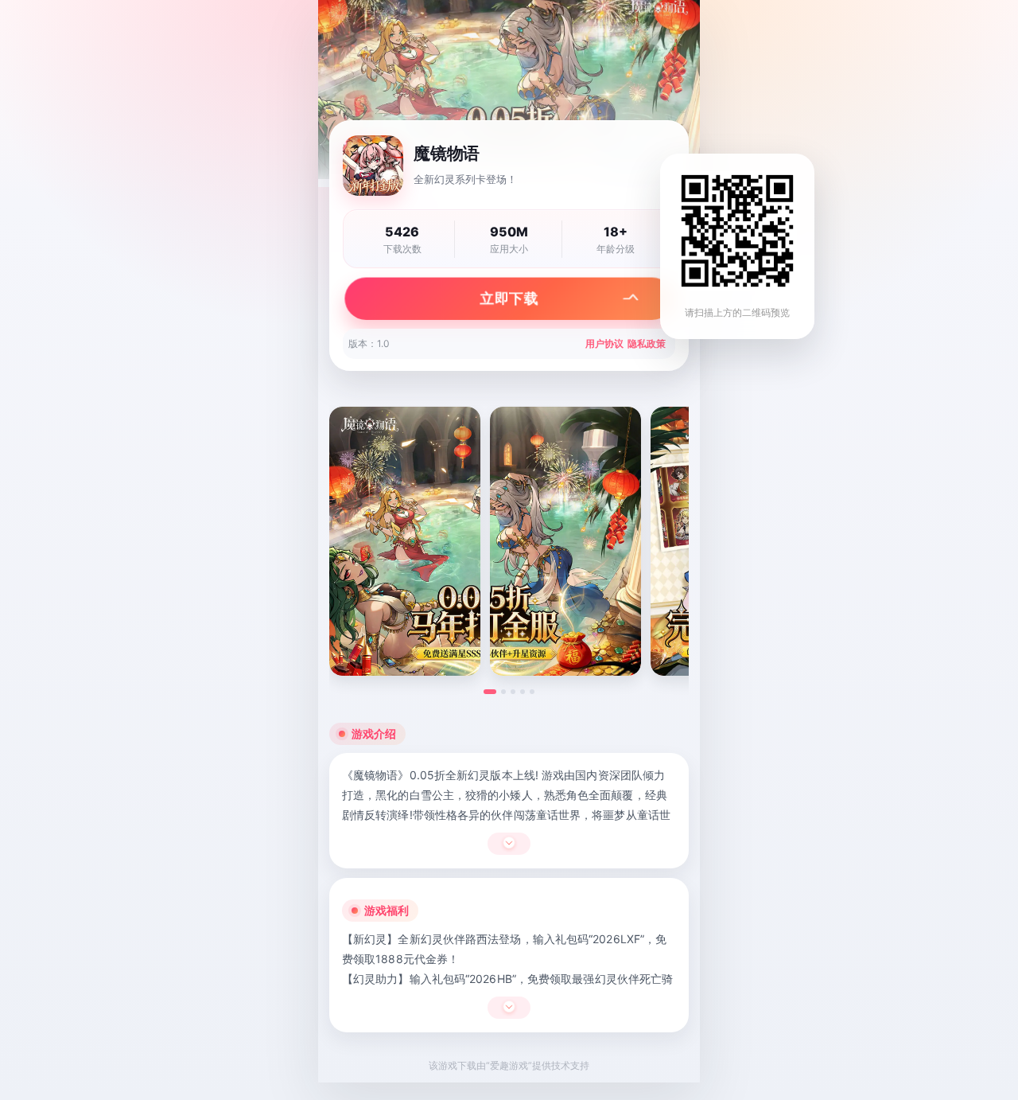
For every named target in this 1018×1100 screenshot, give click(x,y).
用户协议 (604, 343)
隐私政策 (647, 343)
